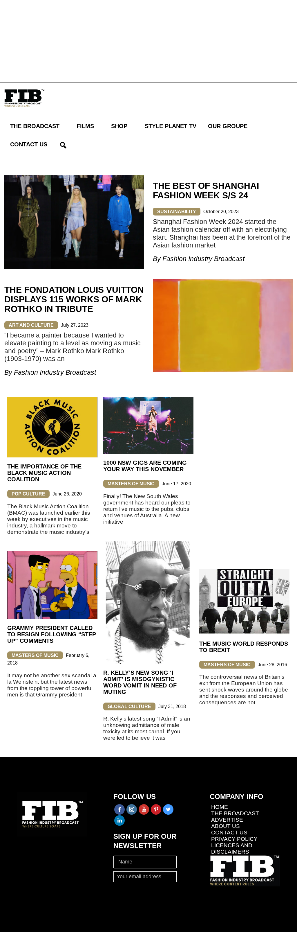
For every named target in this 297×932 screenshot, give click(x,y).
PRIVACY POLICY (234, 839)
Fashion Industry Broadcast (203, 259)
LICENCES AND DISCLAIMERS (231, 848)
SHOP (119, 126)
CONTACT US (28, 144)
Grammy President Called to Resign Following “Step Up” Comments (51, 634)
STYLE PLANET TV (170, 126)
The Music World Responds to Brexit (243, 646)
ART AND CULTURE (31, 325)
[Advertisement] (148, 40)
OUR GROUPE (227, 126)
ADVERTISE (227, 820)
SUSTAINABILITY (176, 211)
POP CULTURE (28, 493)
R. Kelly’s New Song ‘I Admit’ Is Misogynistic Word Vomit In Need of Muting (140, 682)
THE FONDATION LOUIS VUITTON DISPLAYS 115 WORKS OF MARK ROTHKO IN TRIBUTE (74, 299)
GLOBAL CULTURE (129, 706)
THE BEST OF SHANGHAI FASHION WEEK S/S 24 (206, 190)
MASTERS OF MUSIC (131, 483)
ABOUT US (225, 826)
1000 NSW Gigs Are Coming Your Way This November (145, 465)
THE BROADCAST (34, 126)
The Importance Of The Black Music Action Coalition (44, 472)
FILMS (85, 126)
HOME (219, 807)
